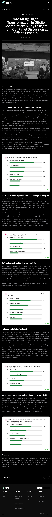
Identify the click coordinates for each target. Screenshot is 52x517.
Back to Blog (7, 9)
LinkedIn (42, 501)
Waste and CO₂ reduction (19, 501)
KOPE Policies (46, 513)
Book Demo (46, 488)
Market (3, 496)
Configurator (4, 494)
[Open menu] (48, 2)
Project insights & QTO (19, 494)
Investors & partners (43, 499)
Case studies (29, 496)
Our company (41, 494)
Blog (28, 499)
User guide (29, 494)
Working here (41, 496)
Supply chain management (20, 508)
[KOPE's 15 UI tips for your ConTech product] (44, 9)
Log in (39, 488)
